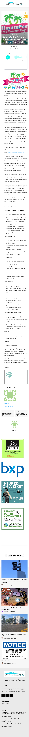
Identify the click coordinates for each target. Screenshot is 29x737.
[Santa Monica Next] (15, 3)
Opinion (3, 721)
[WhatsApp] (19, 540)
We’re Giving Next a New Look (9, 661)
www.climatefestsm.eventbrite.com (16, 152)
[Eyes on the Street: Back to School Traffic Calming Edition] (14, 623)
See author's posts (8, 406)
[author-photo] (2, 585)
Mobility (3, 716)
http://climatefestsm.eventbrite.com (15, 203)
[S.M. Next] (14, 424)
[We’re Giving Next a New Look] (14, 650)
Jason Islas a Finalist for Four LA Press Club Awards (7, 414)
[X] (12, 540)
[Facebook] (9, 540)
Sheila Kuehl (6, 611)
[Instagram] (7, 695)
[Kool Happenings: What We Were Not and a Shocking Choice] (14, 597)
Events (14, 34)
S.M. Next (15, 46)
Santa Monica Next (11, 380)
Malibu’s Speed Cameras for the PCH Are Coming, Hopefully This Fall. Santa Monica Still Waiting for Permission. (14, 581)
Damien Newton (7, 585)
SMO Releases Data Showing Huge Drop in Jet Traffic (21, 414)
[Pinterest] (16, 540)
